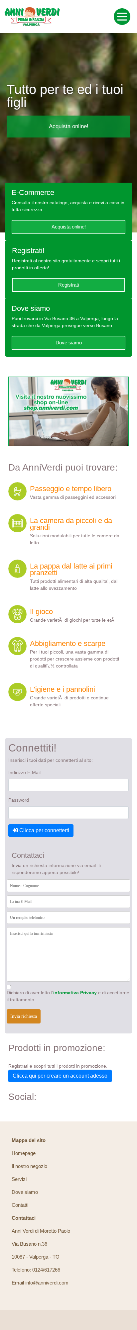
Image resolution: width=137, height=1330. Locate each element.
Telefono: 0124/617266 (36, 1270)
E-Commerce (33, 192)
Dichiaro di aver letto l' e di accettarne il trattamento (68, 996)
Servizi (19, 1179)
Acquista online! (68, 126)
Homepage (24, 1153)
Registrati (68, 285)
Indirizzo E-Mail (24, 772)
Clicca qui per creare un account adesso (60, 1076)
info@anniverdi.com (46, 1283)
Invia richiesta (23, 1016)
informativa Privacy (75, 992)
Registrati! (28, 250)
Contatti (20, 1205)
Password (18, 800)
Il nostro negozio (29, 1166)
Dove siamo (31, 308)
